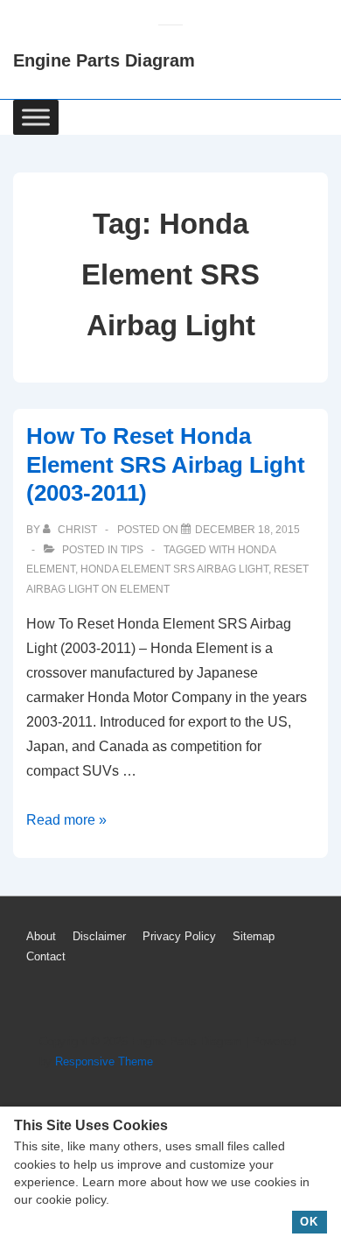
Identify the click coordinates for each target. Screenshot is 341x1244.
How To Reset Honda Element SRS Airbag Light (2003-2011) (165, 464)
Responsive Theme (104, 1061)
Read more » (66, 819)
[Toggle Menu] (36, 117)
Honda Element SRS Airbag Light (174, 569)
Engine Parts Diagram (104, 60)
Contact (46, 956)
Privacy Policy (179, 936)
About (41, 936)
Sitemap (254, 936)
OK (309, 1221)
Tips (132, 550)
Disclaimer (99, 936)
